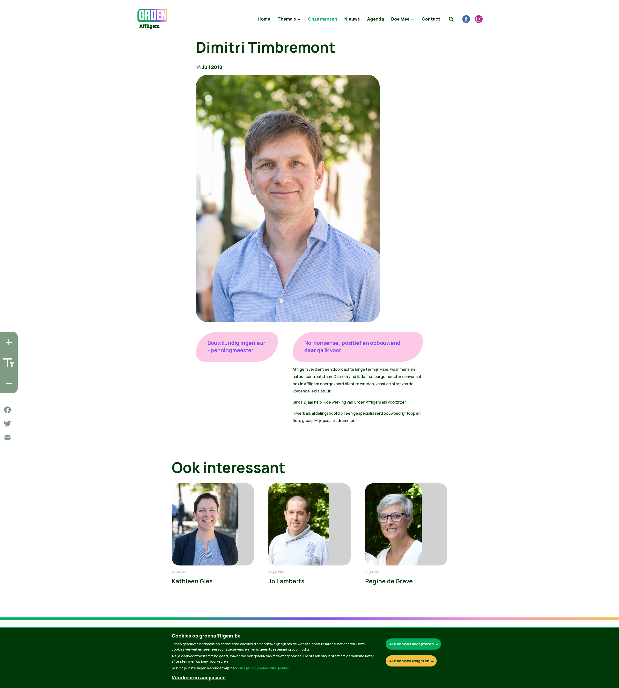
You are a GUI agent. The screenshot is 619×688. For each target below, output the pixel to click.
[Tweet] (7, 424)
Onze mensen (322, 19)
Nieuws (352, 19)
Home (264, 19)
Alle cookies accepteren (411, 643)
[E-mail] (7, 437)
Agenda (375, 19)
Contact (431, 19)
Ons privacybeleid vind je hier (263, 668)
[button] (451, 19)
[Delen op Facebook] (7, 410)
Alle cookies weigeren (409, 660)
